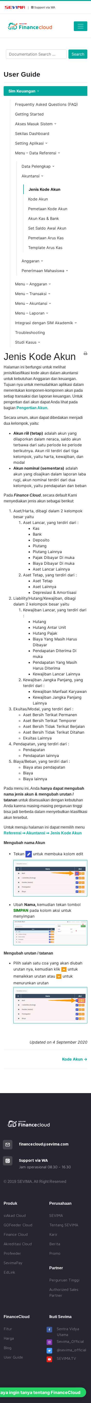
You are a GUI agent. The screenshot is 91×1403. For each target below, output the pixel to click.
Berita (54, 1244)
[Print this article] (85, 354)
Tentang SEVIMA (63, 1225)
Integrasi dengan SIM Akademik (44, 322)
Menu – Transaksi (31, 293)
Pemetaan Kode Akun (47, 208)
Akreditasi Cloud (18, 1244)
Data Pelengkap (36, 166)
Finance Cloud (16, 1234)
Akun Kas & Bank (43, 218)
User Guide (13, 1357)
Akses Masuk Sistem (34, 123)
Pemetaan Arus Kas (46, 237)
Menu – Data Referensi (35, 152)
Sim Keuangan (21, 91)
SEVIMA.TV (66, 1358)
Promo (54, 1253)
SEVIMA (56, 1215)
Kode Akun (38, 199)
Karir (53, 1234)
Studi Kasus (25, 342)
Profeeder (12, 1253)
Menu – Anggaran (31, 284)
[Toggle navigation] (80, 26)
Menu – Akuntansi (31, 303)
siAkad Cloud (15, 1215)
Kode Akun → (74, 1059)
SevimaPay (13, 1263)
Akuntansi (31, 176)
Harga (9, 1338)
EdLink (9, 1272)
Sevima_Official (70, 1341)
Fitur (8, 1329)
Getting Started (29, 114)
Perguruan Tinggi (64, 1280)
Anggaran (30, 260)
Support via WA (44, 7)
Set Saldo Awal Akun (47, 228)
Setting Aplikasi (29, 143)
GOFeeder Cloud (18, 1225)
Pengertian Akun (32, 408)
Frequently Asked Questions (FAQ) (46, 104)
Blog (7, 1347)
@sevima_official (71, 1350)
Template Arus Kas (45, 247)
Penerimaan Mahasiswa (43, 270)
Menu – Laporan (29, 313)
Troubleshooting (30, 332)
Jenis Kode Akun (44, 189)
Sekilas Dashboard (32, 133)
